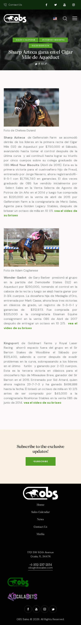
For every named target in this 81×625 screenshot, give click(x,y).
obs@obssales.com (40, 567)
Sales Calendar (25, 40)
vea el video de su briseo (42, 403)
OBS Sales (23, 619)
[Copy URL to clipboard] (46, 64)
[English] (54, 20)
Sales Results (40, 46)
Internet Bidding (53, 40)
